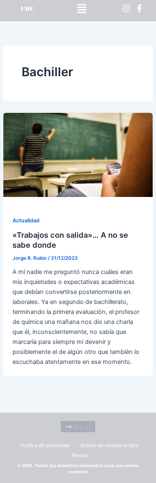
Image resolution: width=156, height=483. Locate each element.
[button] (82, 8)
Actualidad (26, 220)
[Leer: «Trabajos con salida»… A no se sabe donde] (78, 154)
